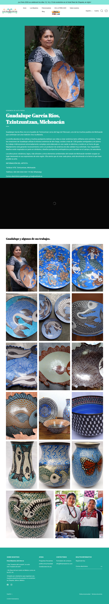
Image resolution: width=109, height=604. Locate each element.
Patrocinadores (46, 8)
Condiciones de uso (45, 566)
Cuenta (96, 11)
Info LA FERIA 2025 (60, 8)
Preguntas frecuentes (46, 561)
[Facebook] (8, 584)
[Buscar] (102, 11)
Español (88, 11)
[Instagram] (11, 584)
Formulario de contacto (63, 561)
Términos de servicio (97, 594)
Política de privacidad (84, 594)
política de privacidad (46, 564)
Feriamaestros (15, 599)
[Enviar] (101, 566)
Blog (43, 11)
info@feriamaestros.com (64, 564)
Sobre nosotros (74, 8)
